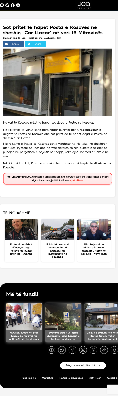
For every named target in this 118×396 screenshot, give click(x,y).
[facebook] (72, 350)
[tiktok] (104, 350)
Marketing (47, 378)
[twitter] (62, 350)
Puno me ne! (29, 378)
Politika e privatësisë (71, 378)
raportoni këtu (76, 180)
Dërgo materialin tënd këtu (81, 365)
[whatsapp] (93, 350)
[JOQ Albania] (86, 6)
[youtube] (51, 350)
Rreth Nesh (94, 378)
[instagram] (83, 350)
